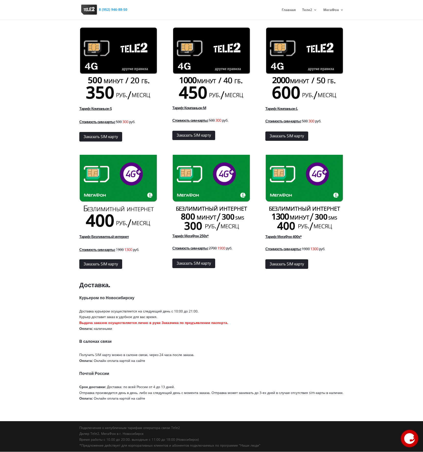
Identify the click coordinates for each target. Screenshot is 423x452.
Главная (289, 10)
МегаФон (331, 10)
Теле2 (307, 10)
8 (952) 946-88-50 (113, 9)
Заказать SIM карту (100, 136)
